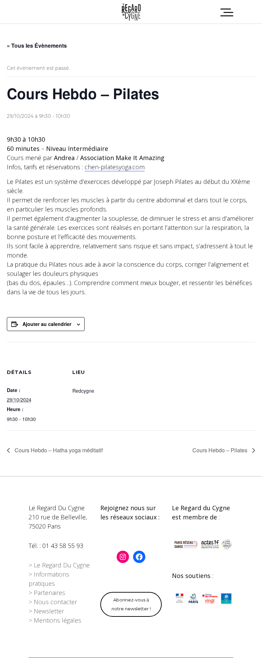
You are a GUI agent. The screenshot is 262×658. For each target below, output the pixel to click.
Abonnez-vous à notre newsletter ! (131, 604)
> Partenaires (47, 593)
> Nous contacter (53, 602)
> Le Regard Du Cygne (59, 565)
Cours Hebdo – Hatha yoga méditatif (58, 450)
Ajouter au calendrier (47, 323)
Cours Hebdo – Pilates (220, 450)
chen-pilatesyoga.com (115, 167)
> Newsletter (46, 611)
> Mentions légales (55, 620)
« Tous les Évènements (37, 45)
